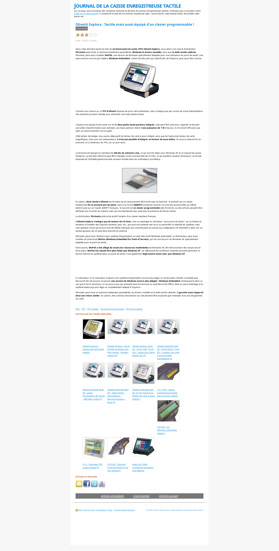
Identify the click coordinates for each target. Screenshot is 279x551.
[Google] (101, 486)
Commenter (141, 496)
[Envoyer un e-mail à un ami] (79, 486)
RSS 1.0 (81, 510)
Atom (93, 510)
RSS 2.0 (87, 510)
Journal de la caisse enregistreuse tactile (127, 5)
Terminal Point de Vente (112, 309)
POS (78, 309)
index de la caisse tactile (86, 13)
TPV (83, 309)
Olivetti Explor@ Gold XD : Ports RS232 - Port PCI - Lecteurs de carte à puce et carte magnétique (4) (168, 352)
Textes (110, 510)
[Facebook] (86, 486)
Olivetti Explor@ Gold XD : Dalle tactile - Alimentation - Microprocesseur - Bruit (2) (117, 396)
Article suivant (168, 496)
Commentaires (101, 510)
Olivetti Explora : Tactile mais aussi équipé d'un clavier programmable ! (135, 24)
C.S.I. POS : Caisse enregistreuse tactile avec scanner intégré (167, 392)
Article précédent (112, 496)
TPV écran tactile (134, 309)
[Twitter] (94, 486)
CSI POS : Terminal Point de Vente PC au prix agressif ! (117, 467)
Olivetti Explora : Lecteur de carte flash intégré (93, 349)
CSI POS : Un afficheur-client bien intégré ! (167, 430)
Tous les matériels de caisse (124, 510)
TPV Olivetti (93, 309)
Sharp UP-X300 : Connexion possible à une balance (143, 467)
